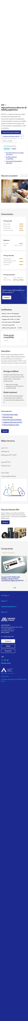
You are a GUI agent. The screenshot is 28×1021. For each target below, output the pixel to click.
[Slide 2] (14, 587)
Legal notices (5, 676)
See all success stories (8, 553)
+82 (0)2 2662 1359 (8, 636)
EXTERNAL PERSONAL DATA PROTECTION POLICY (14, 680)
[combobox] (4, 340)
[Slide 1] (13, 587)
